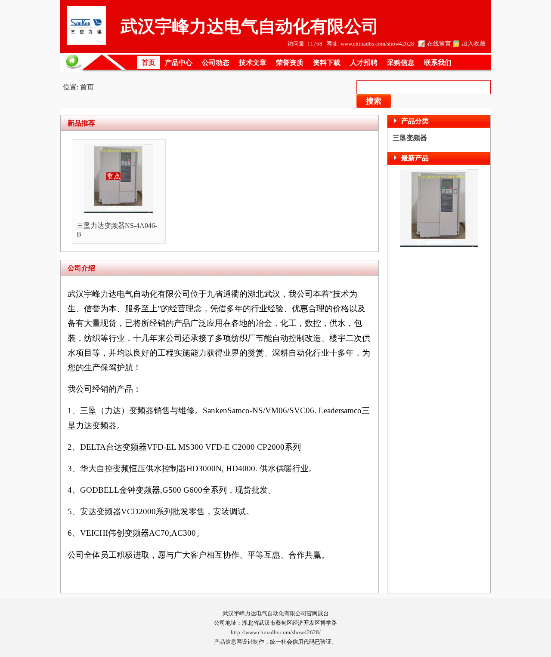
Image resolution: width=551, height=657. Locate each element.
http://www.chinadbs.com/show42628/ (276, 632)
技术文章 (252, 62)
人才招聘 (364, 62)
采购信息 (401, 62)
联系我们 (438, 62)
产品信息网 (228, 642)
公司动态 (215, 62)
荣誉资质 (289, 62)
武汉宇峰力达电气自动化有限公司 (264, 614)
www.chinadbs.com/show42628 (377, 44)
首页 (148, 62)
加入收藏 (473, 43)
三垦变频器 (410, 137)
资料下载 (327, 62)
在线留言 (439, 43)
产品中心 (178, 62)
